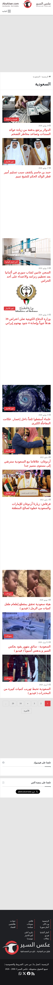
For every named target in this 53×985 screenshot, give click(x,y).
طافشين (12, 924)
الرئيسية (45, 77)
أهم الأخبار (29, 935)
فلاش (31, 921)
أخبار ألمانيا (44, 932)
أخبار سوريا (44, 927)
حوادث (12, 921)
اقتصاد (12, 927)
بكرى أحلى (28, 932)
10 (21, 703)
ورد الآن (46, 924)
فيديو (47, 935)
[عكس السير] (26, 4)
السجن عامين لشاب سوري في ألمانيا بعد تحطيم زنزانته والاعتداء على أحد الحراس (28, 276)
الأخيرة (26, 711)
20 (13, 703)
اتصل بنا (36, 964)
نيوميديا (30, 938)
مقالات (46, 938)
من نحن (28, 964)
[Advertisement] (26, 43)
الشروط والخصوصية (14, 964)
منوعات (30, 924)
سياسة (30, 927)
